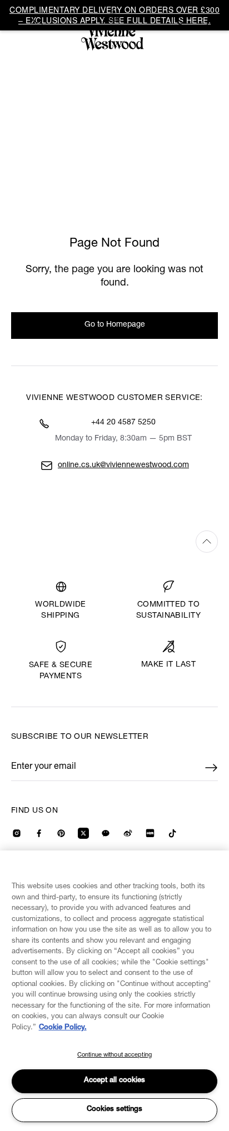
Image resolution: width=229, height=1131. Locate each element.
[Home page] (114, 30)
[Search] (38, 19)
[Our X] (83, 833)
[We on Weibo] (128, 833)
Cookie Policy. (63, 1028)
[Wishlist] (181, 20)
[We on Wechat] (105, 833)
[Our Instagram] (16, 833)
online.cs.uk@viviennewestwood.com (123, 465)
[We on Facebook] (39, 833)
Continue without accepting (114, 1055)
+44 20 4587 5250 (123, 423)
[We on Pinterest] (61, 833)
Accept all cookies (114, 1080)
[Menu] (18, 19)
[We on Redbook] (150, 833)
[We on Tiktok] (172, 833)
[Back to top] (114, 541)
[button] (211, 21)
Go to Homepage (114, 325)
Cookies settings (114, 1109)
